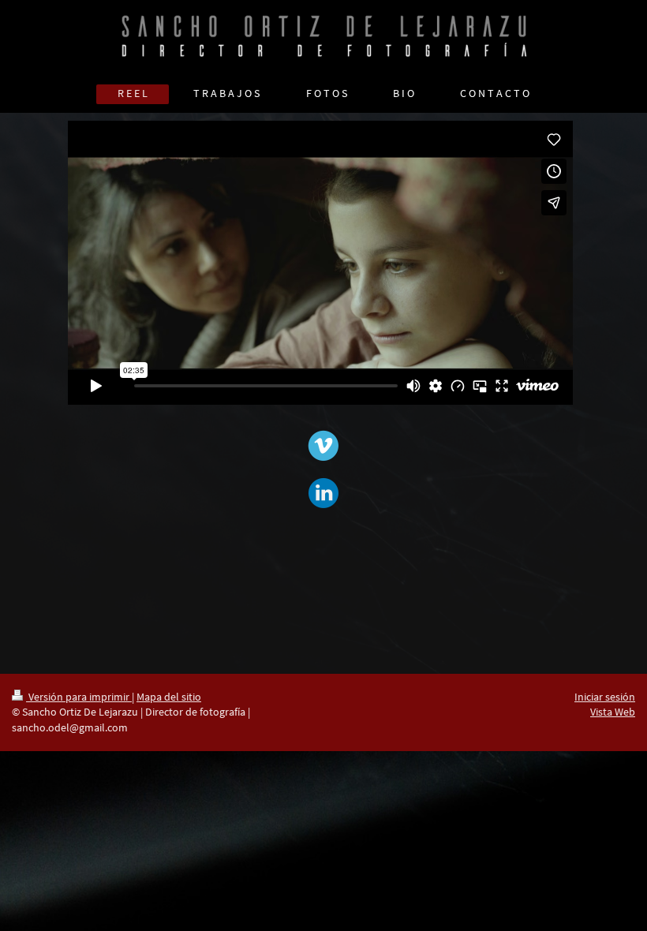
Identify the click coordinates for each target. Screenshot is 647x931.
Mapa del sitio (169, 697)
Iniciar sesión (604, 697)
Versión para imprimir (79, 697)
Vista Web (612, 712)
